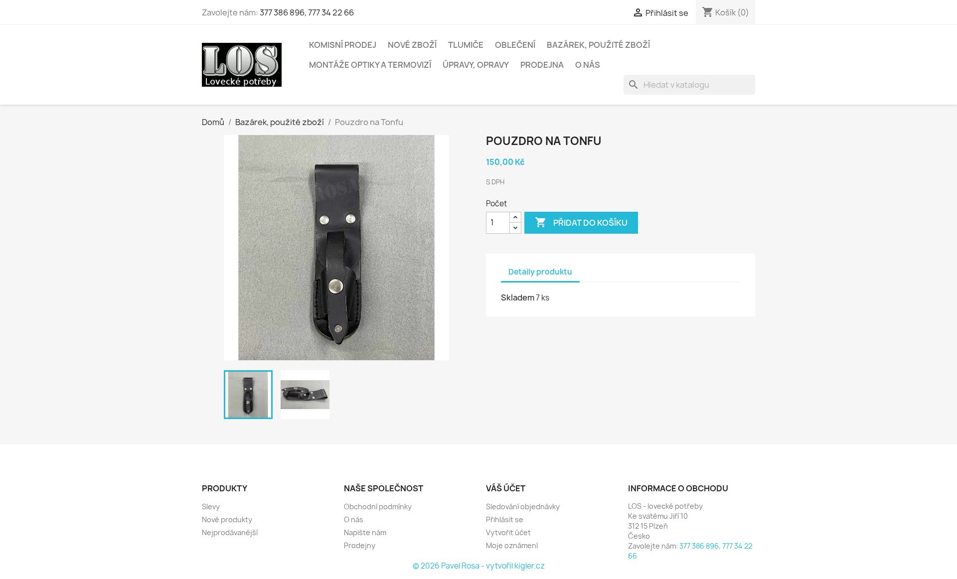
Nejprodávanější (230, 532)
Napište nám (365, 532)
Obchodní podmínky (378, 506)
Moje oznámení (512, 545)
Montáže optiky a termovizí (370, 64)
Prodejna (542, 64)
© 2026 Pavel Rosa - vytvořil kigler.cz (479, 566)
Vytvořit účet (508, 532)
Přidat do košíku (581, 222)
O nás (587, 64)
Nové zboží (412, 44)
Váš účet (505, 488)
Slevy (211, 506)
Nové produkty (227, 519)
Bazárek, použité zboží (598, 44)
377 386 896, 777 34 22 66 (307, 12)
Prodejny (359, 545)
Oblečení (515, 44)
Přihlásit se (504, 519)
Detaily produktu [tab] (540, 272)
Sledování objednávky (523, 506)
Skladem (517, 297)
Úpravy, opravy (476, 64)
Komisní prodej (342, 44)
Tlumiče (465, 44)
